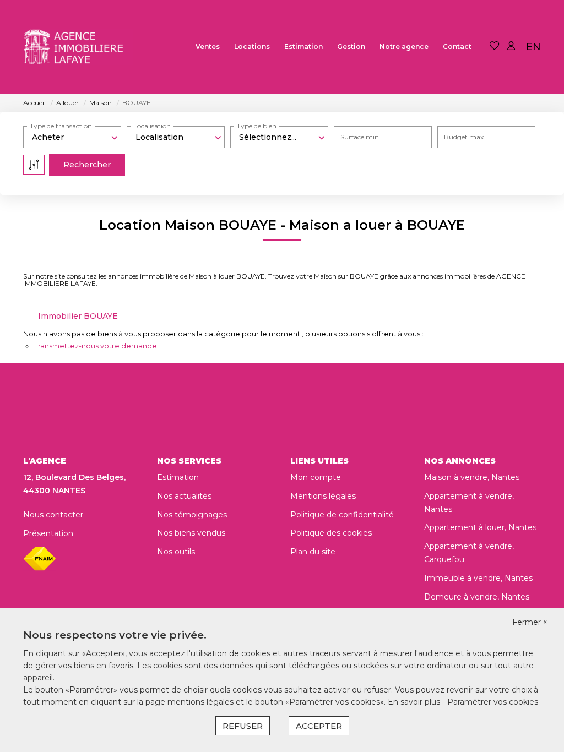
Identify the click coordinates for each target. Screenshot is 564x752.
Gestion (351, 46)
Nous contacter (53, 515)
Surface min (359, 137)
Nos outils (176, 552)
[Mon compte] (511, 46)
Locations (252, 46)
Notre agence (404, 46)
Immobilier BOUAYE (78, 316)
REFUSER (243, 726)
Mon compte (315, 477)
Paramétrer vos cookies (492, 702)
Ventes (208, 46)
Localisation (152, 126)
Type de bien (256, 126)
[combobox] (72, 137)
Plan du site (312, 552)
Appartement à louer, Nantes (480, 527)
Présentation (48, 533)
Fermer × (529, 622)
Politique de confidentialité (342, 515)
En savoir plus (415, 702)
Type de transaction (61, 126)
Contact (457, 46)
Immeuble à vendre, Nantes (478, 578)
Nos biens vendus (191, 533)
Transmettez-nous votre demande (95, 345)
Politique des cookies (331, 533)
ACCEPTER (319, 726)
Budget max (464, 137)
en (533, 47)
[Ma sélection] (495, 46)
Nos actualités (184, 496)
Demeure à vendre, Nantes (476, 597)
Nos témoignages (192, 515)
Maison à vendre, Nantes (471, 477)
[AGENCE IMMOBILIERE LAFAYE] (78, 47)
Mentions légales (323, 496)
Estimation (303, 46)
